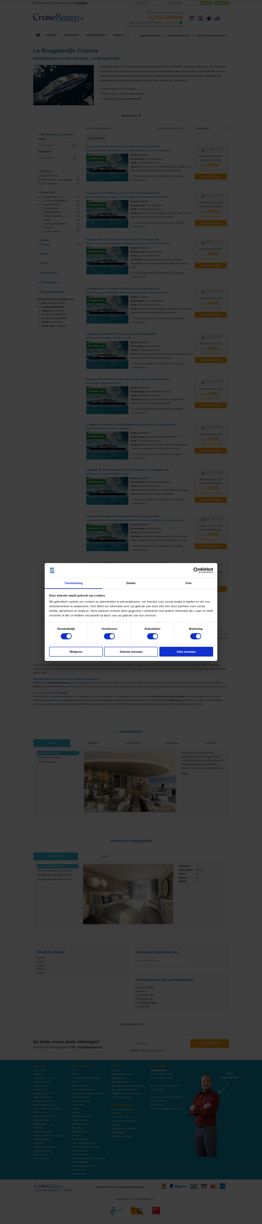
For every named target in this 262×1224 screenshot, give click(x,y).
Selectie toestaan (131, 651)
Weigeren (76, 651)
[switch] (109, 636)
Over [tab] (188, 583)
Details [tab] (131, 583)
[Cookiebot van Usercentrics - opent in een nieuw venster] (196, 570)
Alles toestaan (186, 651)
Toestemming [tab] (73, 583)
